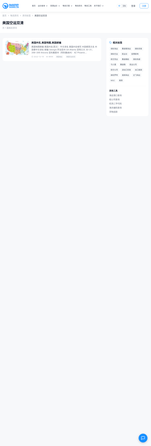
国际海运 (114, 49)
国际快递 (136, 59)
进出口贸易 (126, 70)
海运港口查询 (115, 95)
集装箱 (122, 64)
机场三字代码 (115, 103)
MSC (113, 80)
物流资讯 (78, 6)
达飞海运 (136, 75)
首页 (34, 6)
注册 (144, 6)
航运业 (124, 54)
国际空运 (114, 54)
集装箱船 (125, 59)
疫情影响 (134, 54)
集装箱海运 (126, 49)
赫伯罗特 (114, 75)
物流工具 (88, 6)
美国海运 (125, 75)
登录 (133, 6)
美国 (121, 80)
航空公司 (114, 70)
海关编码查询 (115, 107)
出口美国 (138, 70)
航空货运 (114, 59)
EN (124, 6)
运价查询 (41, 6)
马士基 (113, 64)
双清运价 (53, 6)
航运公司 (133, 64)
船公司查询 (114, 99)
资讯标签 (26, 15)
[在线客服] (143, 438)
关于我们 (97, 6)
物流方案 (66, 6)
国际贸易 (138, 49)
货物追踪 (113, 111)
